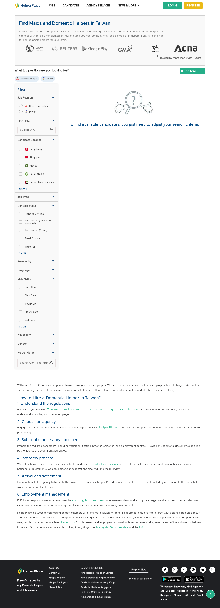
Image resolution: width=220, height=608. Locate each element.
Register (193, 5)
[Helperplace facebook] (165, 570)
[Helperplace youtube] (203, 570)
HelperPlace (108, 427)
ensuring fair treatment (88, 500)
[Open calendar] (51, 130)
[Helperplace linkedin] (212, 570)
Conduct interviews (104, 464)
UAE (142, 527)
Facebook (68, 522)
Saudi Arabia (119, 527)
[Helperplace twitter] (175, 570)
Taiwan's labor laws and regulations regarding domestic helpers (93, 409)
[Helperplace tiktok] (184, 570)
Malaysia (102, 527)
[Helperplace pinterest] (193, 570)
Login (172, 5)
